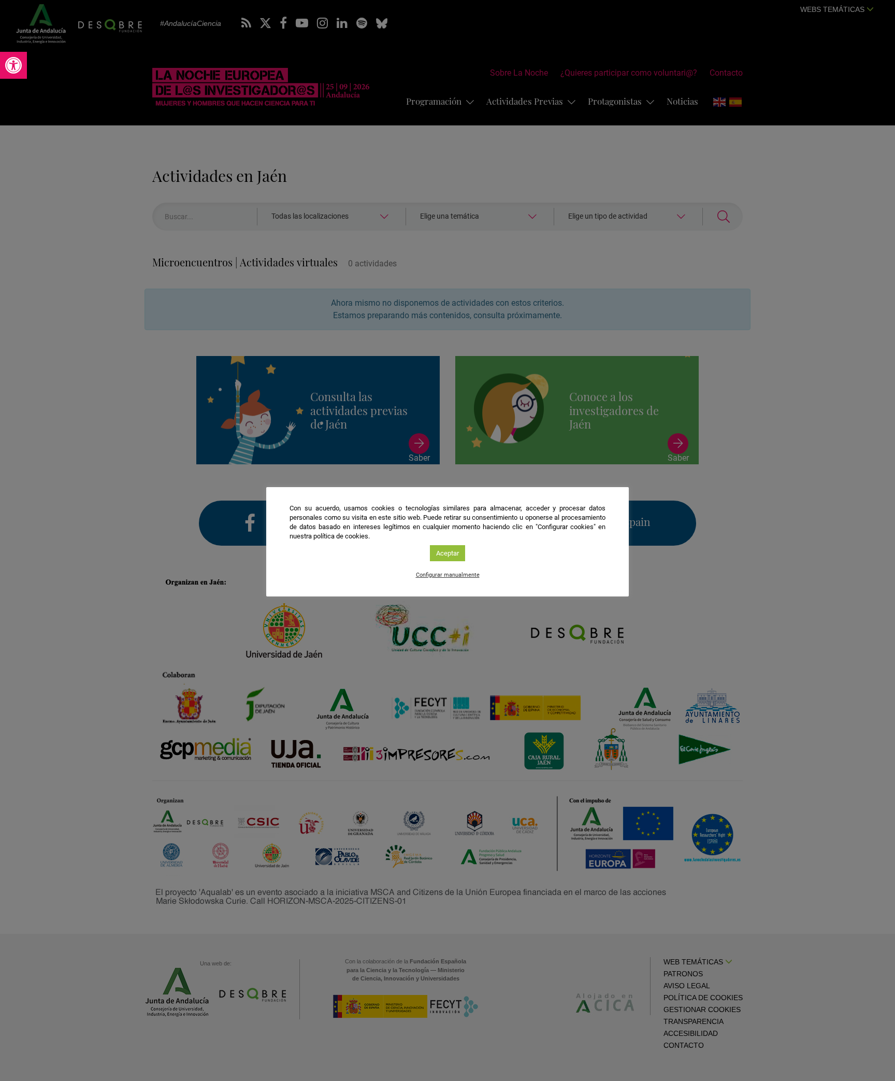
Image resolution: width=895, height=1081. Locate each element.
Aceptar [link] (447, 553)
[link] (13, 65)
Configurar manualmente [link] (448, 575)
